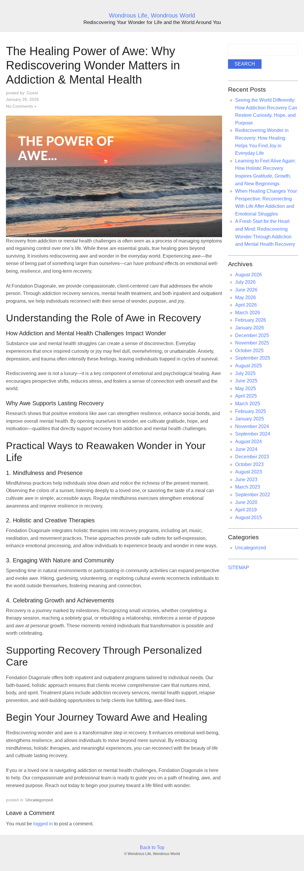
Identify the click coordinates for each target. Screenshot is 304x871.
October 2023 (249, 464)
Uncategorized (39, 799)
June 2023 (246, 479)
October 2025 (249, 350)
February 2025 (250, 411)
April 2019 (246, 509)
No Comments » (21, 106)
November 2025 (252, 342)
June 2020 (246, 502)
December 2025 (252, 335)
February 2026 (250, 320)
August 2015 (248, 517)
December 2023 (252, 456)
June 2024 (246, 449)
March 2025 (247, 403)
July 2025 (245, 373)
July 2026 (245, 282)
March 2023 (247, 486)
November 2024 (252, 426)
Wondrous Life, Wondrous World (152, 15)
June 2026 (246, 289)
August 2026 (248, 274)
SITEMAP (238, 567)
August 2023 (248, 471)
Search (245, 63)
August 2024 (248, 441)
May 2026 (245, 297)
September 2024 (252, 433)
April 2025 (246, 395)
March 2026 (247, 312)
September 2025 (252, 357)
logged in (43, 823)
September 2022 (252, 494)
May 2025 (245, 388)
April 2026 (246, 304)
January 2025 (249, 418)
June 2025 (246, 380)
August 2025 (248, 365)
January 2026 (249, 327)
